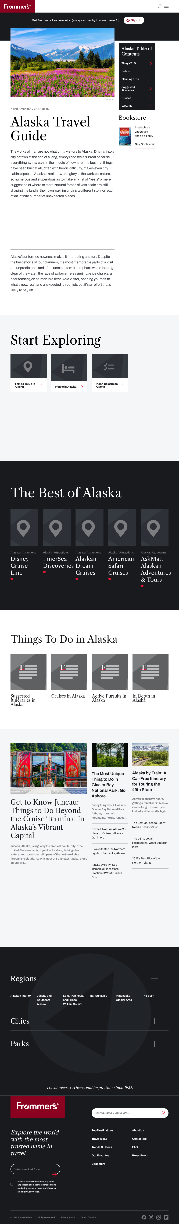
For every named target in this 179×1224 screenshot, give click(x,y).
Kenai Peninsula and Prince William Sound (73, 1000)
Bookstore (98, 1163)
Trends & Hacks (102, 1147)
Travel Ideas (99, 1138)
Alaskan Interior (20, 995)
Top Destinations (102, 1130)
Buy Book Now (145, 144)
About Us (138, 1130)
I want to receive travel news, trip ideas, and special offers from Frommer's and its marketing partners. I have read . (36, 1186)
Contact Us (139, 1138)
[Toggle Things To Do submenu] (151, 63)
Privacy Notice (68, 1217)
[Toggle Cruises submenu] (151, 98)
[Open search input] (160, 6)
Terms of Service (88, 1217)
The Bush (148, 995)
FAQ (135, 1147)
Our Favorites (100, 1155)
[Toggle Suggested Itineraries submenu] (151, 88)
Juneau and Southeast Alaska (44, 1000)
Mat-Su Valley (98, 995)
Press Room (140, 1155)
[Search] (163, 1112)
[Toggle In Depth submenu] (151, 106)
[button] (166, 6)
